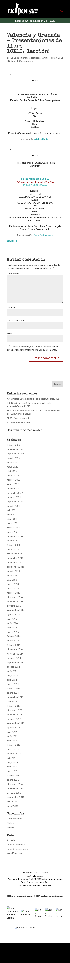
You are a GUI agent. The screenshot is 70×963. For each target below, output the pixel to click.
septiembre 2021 (15, 501)
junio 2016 (12, 623)
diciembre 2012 (15, 710)
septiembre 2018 (15, 566)
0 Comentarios (25, 61)
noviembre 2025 (15, 449)
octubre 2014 (14, 657)
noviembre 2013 (15, 697)
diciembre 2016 (15, 597)
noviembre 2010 (15, 788)
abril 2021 (12, 518)
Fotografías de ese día (35, 179)
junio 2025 (12, 462)
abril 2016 (12, 627)
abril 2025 (12, 471)
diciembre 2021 (15, 488)
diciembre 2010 (15, 784)
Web (9, 333)
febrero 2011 (13, 775)
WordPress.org (14, 853)
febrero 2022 (13, 479)
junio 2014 (12, 671)
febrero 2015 (13, 645)
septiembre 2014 (15, 662)
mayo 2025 (12, 466)
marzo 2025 (13, 475)
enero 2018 (13, 588)
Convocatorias (14, 818)
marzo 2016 (13, 632)
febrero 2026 (13, 444)
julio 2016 (12, 618)
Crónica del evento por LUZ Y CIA (35, 182)
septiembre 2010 (15, 797)
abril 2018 (12, 579)
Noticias (12, 61)
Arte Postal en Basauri (18, 422)
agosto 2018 (13, 571)
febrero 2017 (13, 592)
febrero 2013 (13, 705)
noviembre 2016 (15, 601)
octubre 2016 (14, 605)
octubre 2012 (14, 718)
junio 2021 (12, 514)
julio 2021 (12, 510)
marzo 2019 (13, 549)
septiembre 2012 (15, 723)
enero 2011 (13, 779)
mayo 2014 (12, 675)
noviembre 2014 (15, 653)
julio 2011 (12, 758)
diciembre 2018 (15, 553)
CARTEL (12, 241)
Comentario (14, 273)
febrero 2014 (13, 688)
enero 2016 (13, 640)
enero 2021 (13, 531)
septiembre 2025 (15, 453)
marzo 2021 (13, 523)
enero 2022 (13, 484)
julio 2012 (12, 731)
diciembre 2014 (15, 649)
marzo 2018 (13, 584)
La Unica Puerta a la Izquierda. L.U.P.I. (29, 57)
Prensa (10, 827)
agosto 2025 (13, 458)
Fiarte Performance (43, 235)
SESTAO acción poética (19, 418)
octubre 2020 (14, 540)
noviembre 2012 (15, 714)
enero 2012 (13, 749)
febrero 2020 (13, 545)
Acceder (11, 840)
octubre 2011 (14, 753)
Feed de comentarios (17, 848)
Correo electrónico (17, 320)
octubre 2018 (14, 562)
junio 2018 (12, 575)
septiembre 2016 (15, 610)
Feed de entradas (16, 844)
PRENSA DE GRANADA (35, 185)
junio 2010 (12, 805)
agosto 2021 (13, 505)
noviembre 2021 (15, 492)
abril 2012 (12, 740)
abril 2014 (12, 679)
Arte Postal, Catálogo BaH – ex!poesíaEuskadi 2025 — (34, 398)
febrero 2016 (13, 636)
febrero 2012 (13, 744)
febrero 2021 (13, 527)
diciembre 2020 (15, 536)
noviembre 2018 (15, 558)
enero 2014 (13, 692)
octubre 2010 (14, 792)
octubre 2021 (14, 497)
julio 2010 (12, 801)
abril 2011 (12, 766)
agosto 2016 (13, 614)
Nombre (12, 307)
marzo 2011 (13, 771)
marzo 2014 (13, 684)
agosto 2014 (13, 666)
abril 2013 (12, 701)
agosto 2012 (13, 727)
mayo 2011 (12, 762)
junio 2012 (12, 736)
